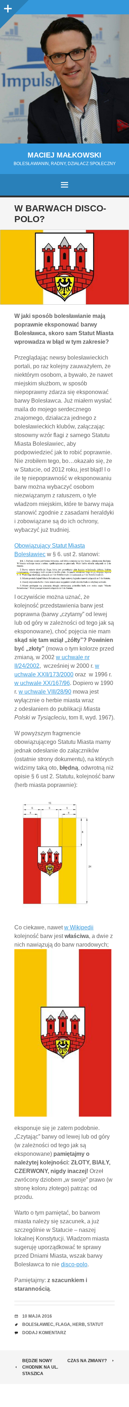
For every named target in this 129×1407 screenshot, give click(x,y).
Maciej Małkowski (64, 155)
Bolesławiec (37, 1324)
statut (95, 1324)
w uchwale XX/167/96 (42, 683)
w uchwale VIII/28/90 (45, 692)
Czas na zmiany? (87, 1360)
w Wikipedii (79, 927)
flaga (63, 1324)
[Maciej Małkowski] (64, 79)
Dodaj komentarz (44, 1332)
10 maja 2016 (37, 1316)
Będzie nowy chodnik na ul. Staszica (40, 1367)
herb (78, 1324)
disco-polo (74, 1264)
